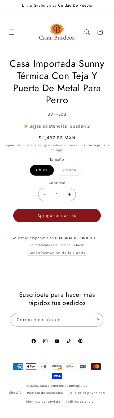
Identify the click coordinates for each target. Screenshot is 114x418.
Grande (72, 171)
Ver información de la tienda (57, 253)
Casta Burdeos (52, 385)
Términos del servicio (43, 401)
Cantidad (57, 183)
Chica (42, 170)
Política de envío (80, 401)
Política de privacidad (86, 393)
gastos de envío (56, 145)
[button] (11, 32)
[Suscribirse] (96, 320)
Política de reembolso (45, 393)
